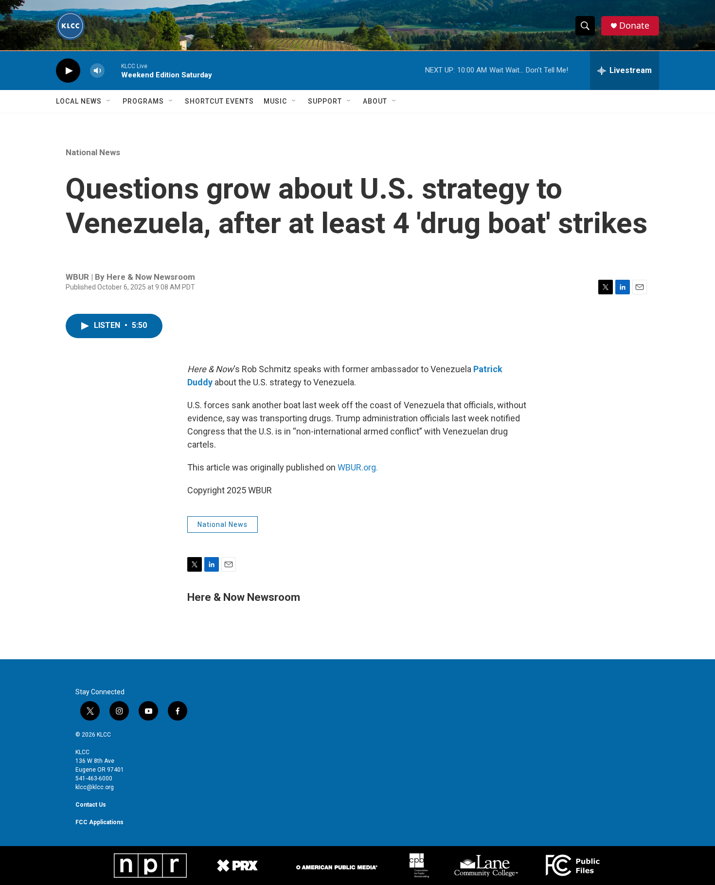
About (375, 101)
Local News (79, 101)
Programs (143, 101)
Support (325, 101)
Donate (634, 25)
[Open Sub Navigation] (109, 101)
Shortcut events (219, 101)
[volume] (97, 71)
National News (93, 152)
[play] (68, 70)
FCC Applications (99, 822)
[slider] (112, 70)
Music (275, 101)
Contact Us (90, 804)
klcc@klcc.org (94, 787)
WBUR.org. (358, 467)
